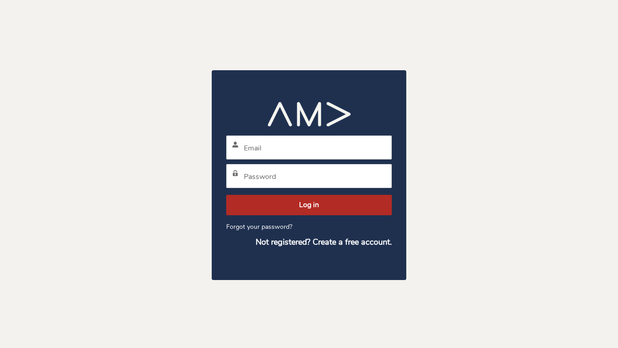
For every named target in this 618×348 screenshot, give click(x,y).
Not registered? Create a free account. (324, 242)
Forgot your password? (259, 226)
